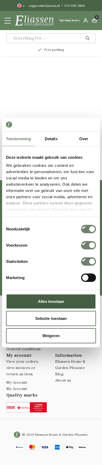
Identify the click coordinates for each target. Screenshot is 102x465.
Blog (59, 374)
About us (63, 380)
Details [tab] (51, 138)
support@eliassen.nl (44, 6)
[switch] (88, 245)
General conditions (23, 349)
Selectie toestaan (51, 318)
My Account (16, 382)
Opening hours (69, 20)
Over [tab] (83, 138)
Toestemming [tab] (18, 138)
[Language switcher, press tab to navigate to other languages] (21, 5)
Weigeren (51, 335)
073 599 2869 (74, 6)
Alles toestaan (51, 301)
